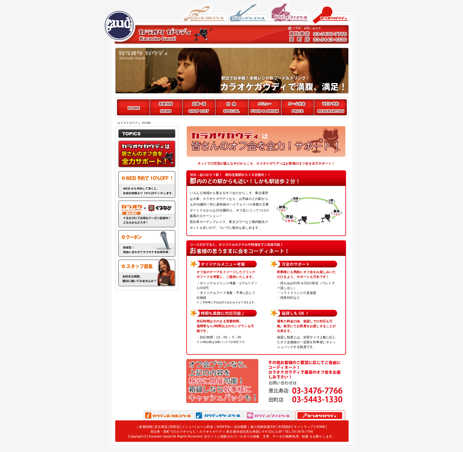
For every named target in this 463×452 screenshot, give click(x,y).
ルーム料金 (205, 427)
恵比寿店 (160, 427)
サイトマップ (303, 427)
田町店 (175, 427)
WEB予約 (223, 427)
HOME (321, 427)
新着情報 (145, 427)
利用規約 (285, 427)
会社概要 (240, 427)
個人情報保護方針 (263, 427)
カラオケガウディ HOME (134, 122)
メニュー (188, 427)
